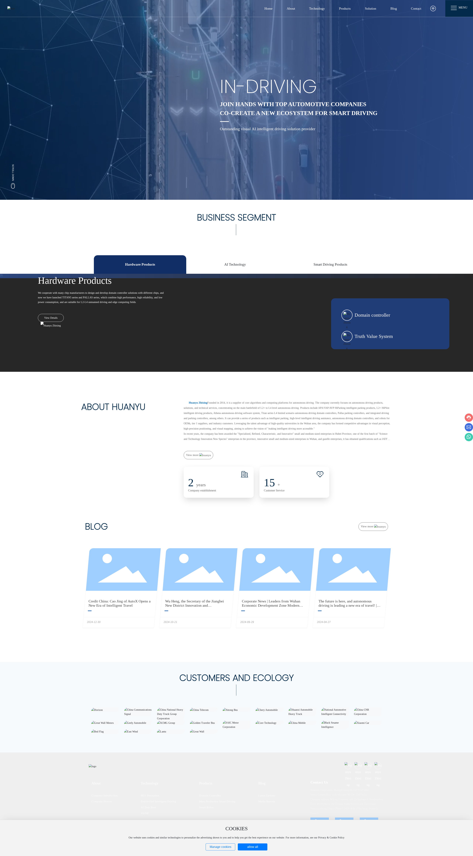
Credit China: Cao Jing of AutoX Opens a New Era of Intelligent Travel (120, 603)
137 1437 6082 (361, 790)
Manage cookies (220, 846)
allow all (252, 846)
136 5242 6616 (359, 794)
